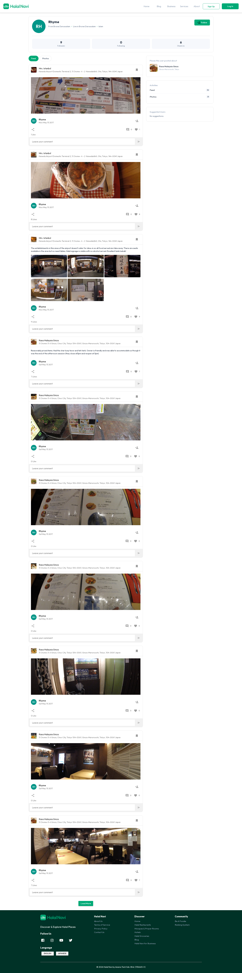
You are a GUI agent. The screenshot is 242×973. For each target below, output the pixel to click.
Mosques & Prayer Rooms (146, 928)
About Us (98, 921)
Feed (33, 58)
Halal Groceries (141, 936)
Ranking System (182, 924)
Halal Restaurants (142, 924)
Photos (45, 58)
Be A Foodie (180, 921)
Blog (136, 939)
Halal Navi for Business (145, 943)
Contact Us (99, 932)
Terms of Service (102, 924)
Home (137, 921)
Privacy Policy (100, 928)
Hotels (137, 932)
